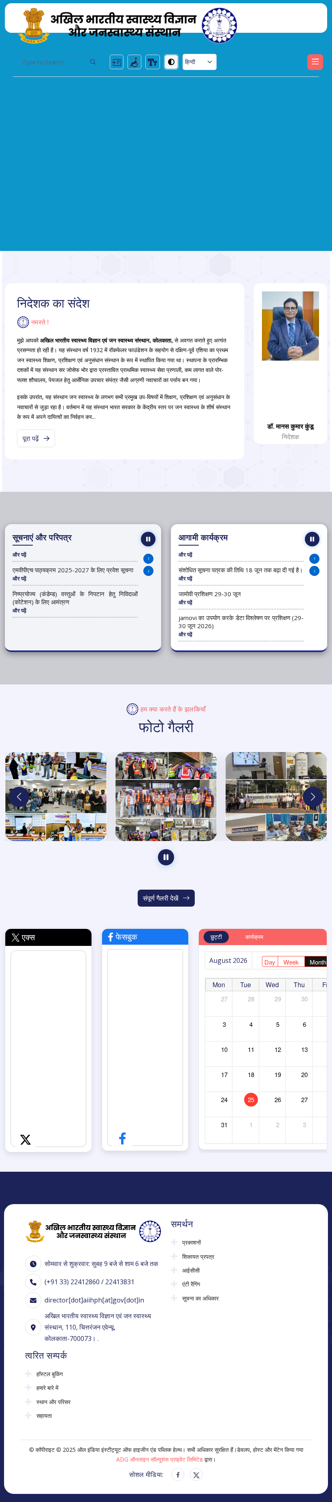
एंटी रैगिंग (191, 1284)
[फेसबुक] (177, 1474)
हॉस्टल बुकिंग (49, 1374)
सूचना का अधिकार (200, 1298)
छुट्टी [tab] (216, 937)
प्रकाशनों (191, 1242)
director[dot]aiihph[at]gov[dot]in (94, 1300)
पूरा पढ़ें (31, 438)
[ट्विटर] (196, 1474)
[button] (313, 797)
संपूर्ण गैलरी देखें (161, 898)
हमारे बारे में (47, 1388)
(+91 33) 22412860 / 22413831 (89, 1281)
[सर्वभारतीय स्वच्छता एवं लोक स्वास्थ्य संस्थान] (127, 25)
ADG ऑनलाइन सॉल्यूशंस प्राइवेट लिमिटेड (159, 1459)
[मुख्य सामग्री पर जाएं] (116, 62)
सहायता (44, 1415)
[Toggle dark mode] (171, 62)
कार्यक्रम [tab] (254, 937)
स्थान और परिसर (53, 1402)
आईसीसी (191, 1270)
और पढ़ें (19, 554)
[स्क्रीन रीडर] (134, 62)
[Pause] (148, 539)
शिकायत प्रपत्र (198, 1256)
